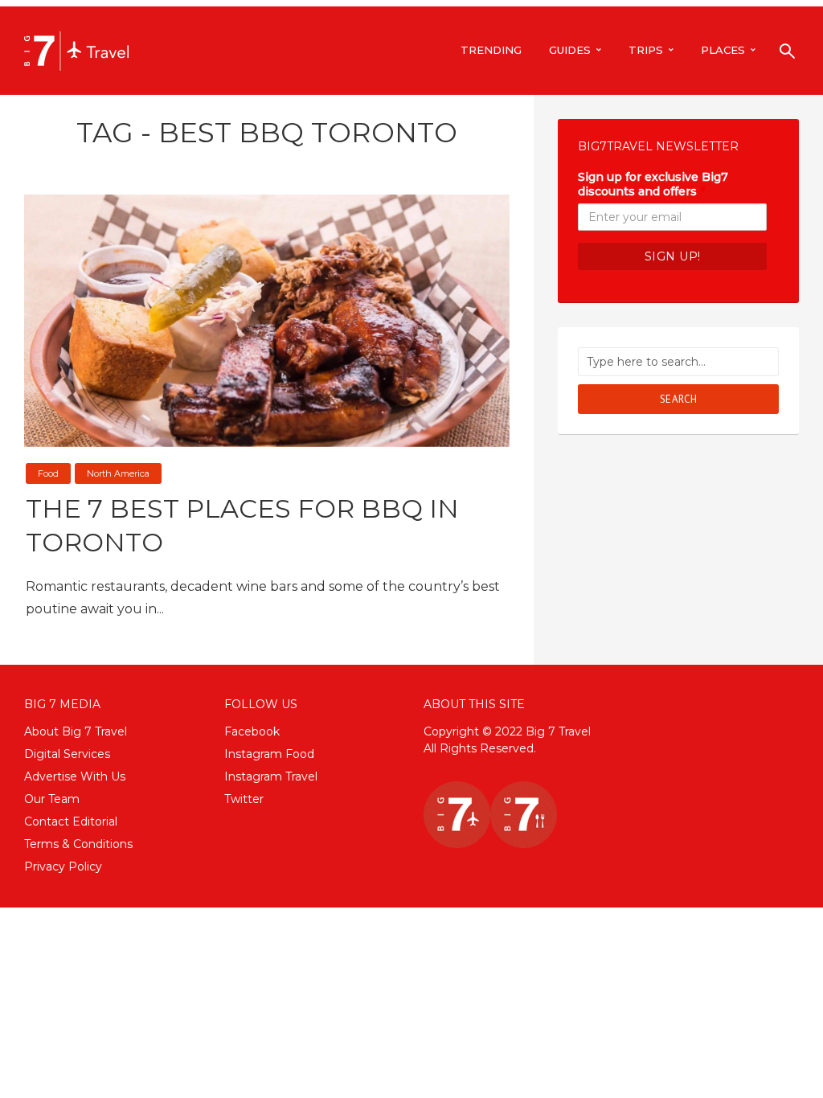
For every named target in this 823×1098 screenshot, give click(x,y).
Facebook (252, 731)
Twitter (244, 799)
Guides (570, 49)
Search (679, 399)
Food (48, 473)
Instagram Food (269, 754)
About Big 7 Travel (75, 731)
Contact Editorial (70, 821)
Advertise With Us (74, 776)
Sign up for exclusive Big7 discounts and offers (653, 184)
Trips (646, 49)
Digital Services (67, 754)
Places (723, 49)
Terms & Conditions (78, 844)
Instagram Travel (270, 776)
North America (118, 473)
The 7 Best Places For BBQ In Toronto (242, 525)
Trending (491, 49)
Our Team (52, 799)
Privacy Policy (63, 866)
